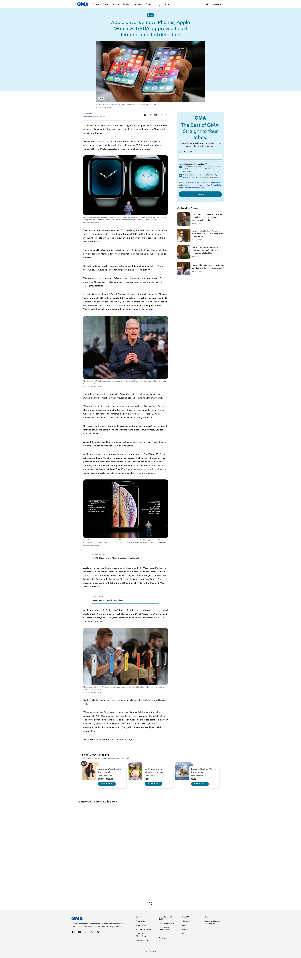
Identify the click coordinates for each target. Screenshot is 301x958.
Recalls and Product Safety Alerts (212, 922)
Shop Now (107, 784)
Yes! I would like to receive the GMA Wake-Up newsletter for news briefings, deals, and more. (200, 176)
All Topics (185, 934)
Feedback (162, 938)
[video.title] (150, 71)
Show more (162, 542)
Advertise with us (142, 940)
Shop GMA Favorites (95, 754)
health (144, 141)
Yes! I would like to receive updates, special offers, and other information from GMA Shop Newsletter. (201, 168)
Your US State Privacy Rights (167, 918)
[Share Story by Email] (161, 115)
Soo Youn (89, 113)
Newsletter (217, 4)
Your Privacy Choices (143, 929)
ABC (183, 925)
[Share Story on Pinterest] (155, 115)
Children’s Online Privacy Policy (142, 935)
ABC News (186, 921)
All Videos (185, 929)
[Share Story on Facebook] (145, 115)
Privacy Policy (216, 185)
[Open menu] (176, 4)
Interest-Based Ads (166, 923)
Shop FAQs (186, 917)
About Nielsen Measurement (164, 928)
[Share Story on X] (150, 115)
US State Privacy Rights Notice (193, 187)
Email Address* (185, 151)
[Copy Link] (166, 115)
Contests (139, 917)
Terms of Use (215, 182)
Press (161, 934)
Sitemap (208, 917)
